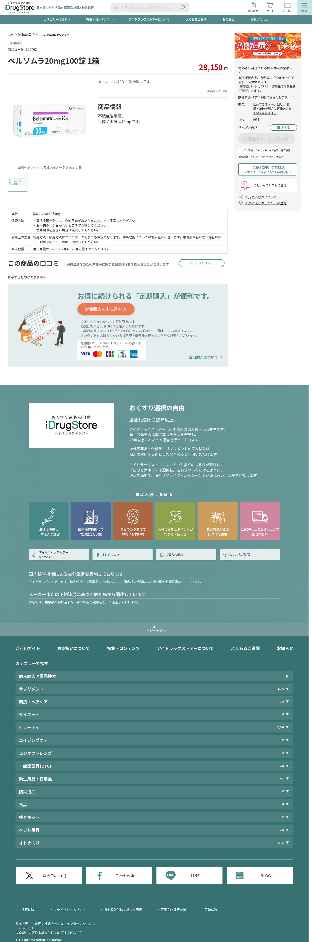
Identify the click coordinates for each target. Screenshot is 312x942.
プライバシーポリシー (70, 909)
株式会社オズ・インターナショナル (69, 923)
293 (282, 829)
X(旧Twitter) (54, 875)
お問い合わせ (259, 19)
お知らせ (228, 19)
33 (282, 740)
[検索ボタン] (184, 7)
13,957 (280, 727)
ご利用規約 (27, 909)
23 (282, 791)
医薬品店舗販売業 (173, 909)
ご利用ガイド (28, 648)
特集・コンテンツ (123, 648)
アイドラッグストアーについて (149, 19)
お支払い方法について (261, 197)
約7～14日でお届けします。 (271, 97)
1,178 (281, 688)
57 (282, 804)
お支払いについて (73, 648)
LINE (195, 875)
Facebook (124, 875)
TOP (11, 34)
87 (282, 714)
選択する (283, 127)
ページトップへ (154, 630)
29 (282, 817)
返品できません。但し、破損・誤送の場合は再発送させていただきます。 (272, 108)
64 (282, 753)
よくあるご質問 (196, 19)
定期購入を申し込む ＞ (106, 309)
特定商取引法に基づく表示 (123, 909)
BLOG (265, 875)
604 (282, 778)
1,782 (281, 842)
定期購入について (203, 357)
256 (282, 701)
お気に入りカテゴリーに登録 (266, 203)
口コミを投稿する (202, 263)
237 (282, 765)
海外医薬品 (25, 34)
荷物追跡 (210, 909)
